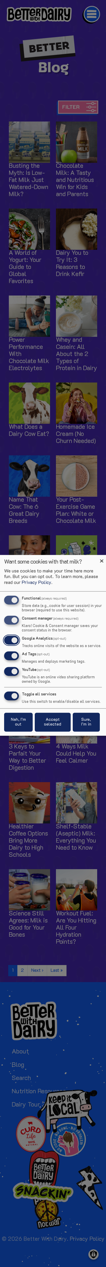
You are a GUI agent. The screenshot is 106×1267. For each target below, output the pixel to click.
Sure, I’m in (86, 721)
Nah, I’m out (18, 721)
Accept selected (52, 721)
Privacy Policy (36, 582)
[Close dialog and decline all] (101, 558)
